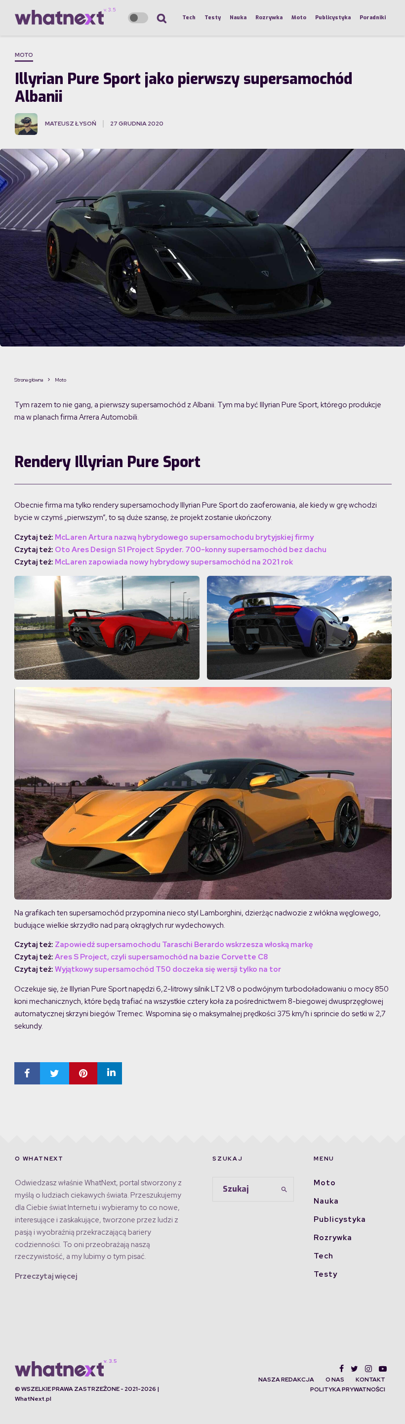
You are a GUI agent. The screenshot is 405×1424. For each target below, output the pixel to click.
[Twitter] (354, 1369)
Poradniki (373, 17)
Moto (298, 17)
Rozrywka (269, 17)
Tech (189, 17)
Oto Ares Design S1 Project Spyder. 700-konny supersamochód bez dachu (190, 550)
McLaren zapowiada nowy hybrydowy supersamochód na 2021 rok (174, 562)
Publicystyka (333, 17)
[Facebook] (341, 1369)
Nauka (238, 17)
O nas (334, 1379)
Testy (212, 17)
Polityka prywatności (347, 1389)
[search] (284, 1189)
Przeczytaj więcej (46, 1276)
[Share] (27, 1073)
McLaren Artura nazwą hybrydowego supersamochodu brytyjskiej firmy (184, 537)
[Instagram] (368, 1369)
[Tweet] (54, 1073)
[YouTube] (382, 1369)
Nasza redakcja (286, 1379)
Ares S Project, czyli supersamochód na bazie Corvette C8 (161, 957)
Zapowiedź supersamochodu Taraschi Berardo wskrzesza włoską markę (184, 944)
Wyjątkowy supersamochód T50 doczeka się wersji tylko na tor (168, 969)
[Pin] (83, 1073)
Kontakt (370, 1379)
